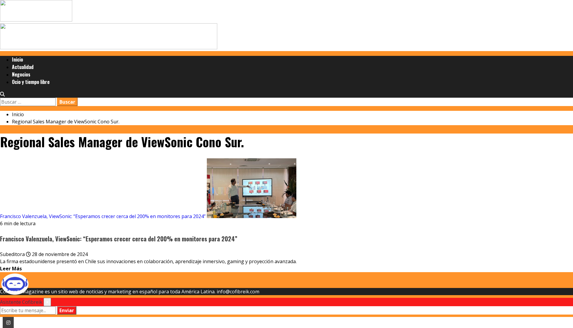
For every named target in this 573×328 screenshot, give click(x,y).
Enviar (66, 310)
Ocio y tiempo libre (31, 81)
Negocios (21, 74)
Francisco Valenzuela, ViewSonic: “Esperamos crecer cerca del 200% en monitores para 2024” (103, 216)
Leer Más (11, 268)
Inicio (17, 59)
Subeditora (13, 254)
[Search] (2, 94)
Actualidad (22, 66)
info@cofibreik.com (238, 291)
